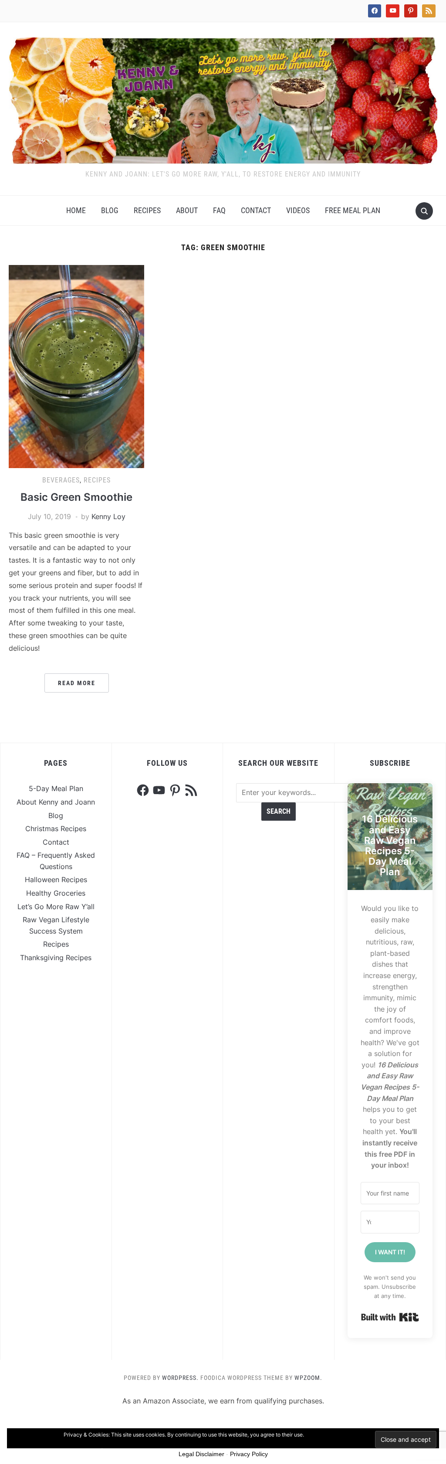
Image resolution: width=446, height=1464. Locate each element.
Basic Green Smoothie (76, 497)
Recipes (147, 210)
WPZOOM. (308, 1377)
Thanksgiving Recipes (55, 957)
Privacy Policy (249, 1453)
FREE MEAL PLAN (352, 210)
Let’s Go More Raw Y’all (56, 906)
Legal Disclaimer (201, 1453)
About (187, 210)
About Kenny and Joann (56, 802)
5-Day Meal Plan (56, 788)
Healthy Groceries (55, 893)
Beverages (61, 480)
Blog (109, 210)
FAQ (219, 210)
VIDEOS (298, 210)
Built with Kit (390, 1317)
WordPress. (180, 1377)
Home (76, 210)
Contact (256, 210)
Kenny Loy (108, 516)
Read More (76, 682)
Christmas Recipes (55, 828)
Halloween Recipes (56, 879)
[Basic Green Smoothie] (76, 365)
